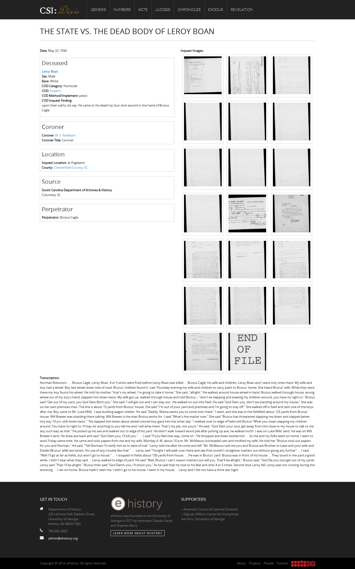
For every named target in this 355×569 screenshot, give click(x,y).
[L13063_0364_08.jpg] (247, 168)
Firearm (55, 91)
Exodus (215, 10)
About (241, 563)
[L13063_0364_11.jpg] (247, 214)
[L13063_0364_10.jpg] (203, 214)
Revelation (242, 10)
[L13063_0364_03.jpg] (291, 76)
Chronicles (189, 10)
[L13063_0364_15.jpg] (291, 260)
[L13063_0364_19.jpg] (203, 352)
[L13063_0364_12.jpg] (291, 214)
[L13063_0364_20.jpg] (247, 352)
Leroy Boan (50, 71)
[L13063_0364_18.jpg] (291, 306)
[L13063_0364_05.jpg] (247, 122)
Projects (255, 563)
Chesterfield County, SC (71, 167)
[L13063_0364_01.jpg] (203, 76)
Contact (282, 563)
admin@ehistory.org (63, 538)
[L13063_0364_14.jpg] (247, 260)
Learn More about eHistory (137, 533)
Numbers (122, 10)
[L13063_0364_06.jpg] (291, 122)
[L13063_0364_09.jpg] (291, 168)
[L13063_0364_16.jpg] (203, 306)
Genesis (98, 10)
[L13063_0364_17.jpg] (247, 306)
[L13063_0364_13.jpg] (203, 260)
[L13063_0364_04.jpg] (203, 122)
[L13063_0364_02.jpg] (247, 76)
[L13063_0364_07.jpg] (203, 168)
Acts (143, 10)
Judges (162, 10)
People (269, 563)
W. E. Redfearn (65, 135)
